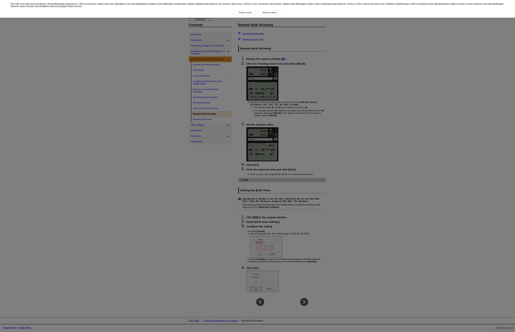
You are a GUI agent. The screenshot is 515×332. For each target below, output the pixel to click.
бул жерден (224, 4)
